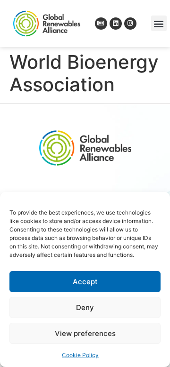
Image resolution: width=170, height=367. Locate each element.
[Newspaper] (101, 23)
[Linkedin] (116, 23)
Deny (85, 307)
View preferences (85, 333)
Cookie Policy (80, 355)
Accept (85, 281)
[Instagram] (130, 23)
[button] (159, 23)
